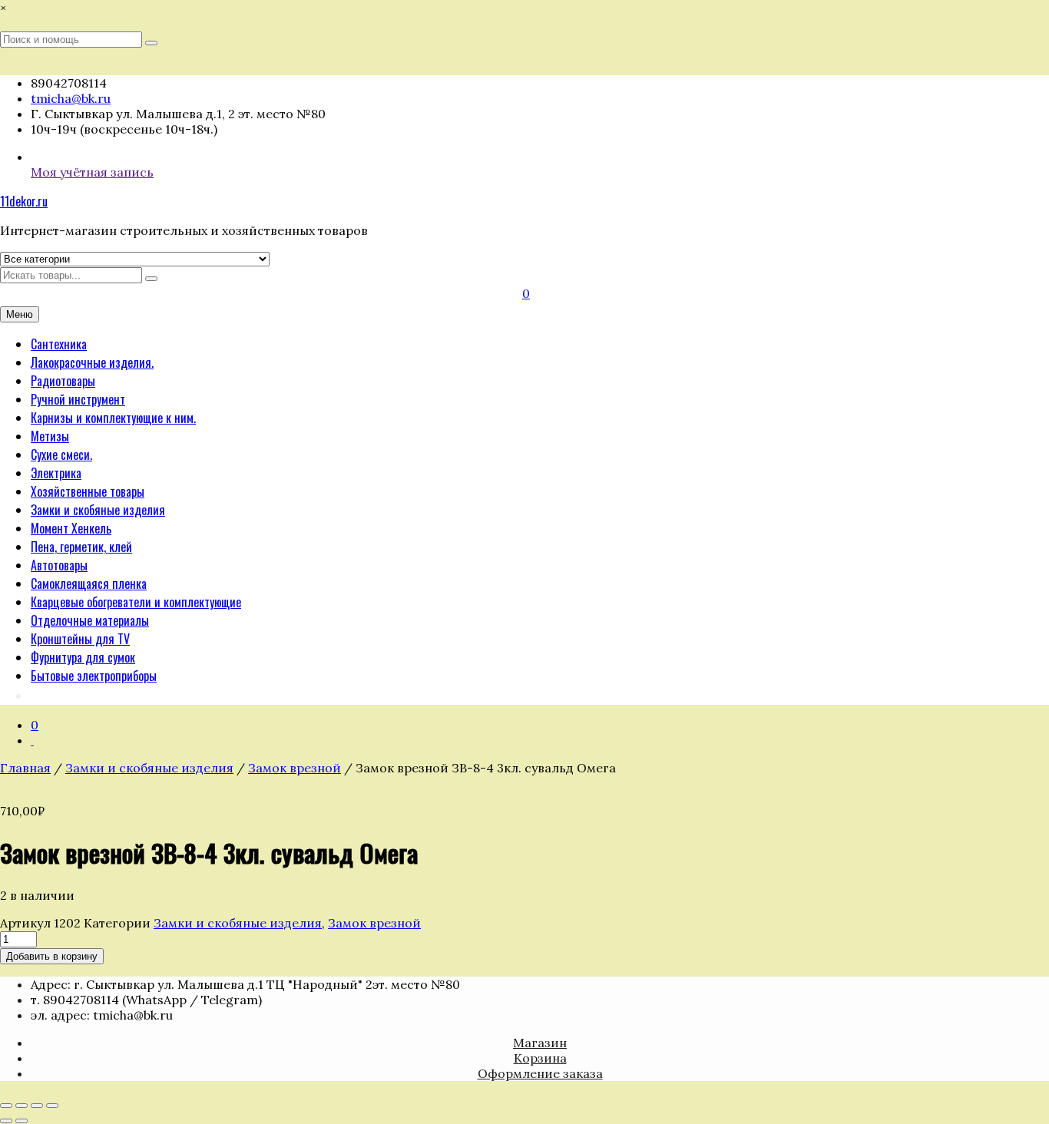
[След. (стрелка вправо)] (21, 1121)
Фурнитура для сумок (83, 657)
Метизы (50, 436)
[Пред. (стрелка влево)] (6, 1121)
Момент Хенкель (71, 528)
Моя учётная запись (92, 172)
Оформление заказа (540, 1073)
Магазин (540, 1042)
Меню (19, 314)
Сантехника (59, 344)
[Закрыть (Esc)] (52, 1105)
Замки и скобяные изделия (98, 510)
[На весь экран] (21, 1105)
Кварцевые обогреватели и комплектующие (136, 602)
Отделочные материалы (90, 620)
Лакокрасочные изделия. (92, 362)
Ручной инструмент (78, 399)
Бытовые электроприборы (94, 675)
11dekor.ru (24, 201)
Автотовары (59, 565)
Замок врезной (294, 767)
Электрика (56, 473)
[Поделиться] (37, 1105)
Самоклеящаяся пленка (89, 583)
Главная (25, 767)
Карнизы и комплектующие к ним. (113, 417)
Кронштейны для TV (80, 639)
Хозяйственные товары (87, 491)
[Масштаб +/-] (6, 1105)
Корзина (540, 1058)
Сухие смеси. (61, 454)
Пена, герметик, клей (81, 546)
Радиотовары (63, 381)
